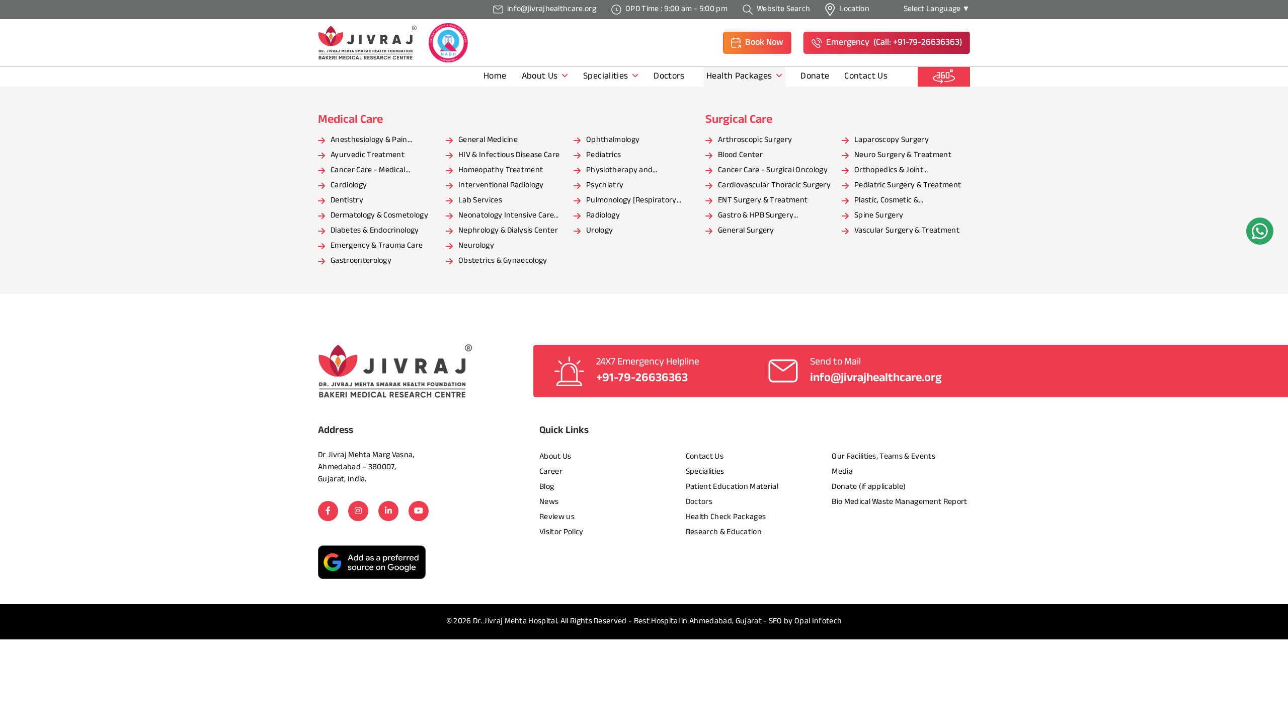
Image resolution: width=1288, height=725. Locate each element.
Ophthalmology (612, 140)
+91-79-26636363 (642, 378)
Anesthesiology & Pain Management (369, 141)
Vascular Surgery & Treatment (906, 231)
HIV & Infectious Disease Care (508, 155)
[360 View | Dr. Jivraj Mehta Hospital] (944, 77)
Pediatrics (603, 155)
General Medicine (488, 140)
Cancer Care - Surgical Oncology (773, 170)
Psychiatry (604, 185)
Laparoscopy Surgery (891, 140)
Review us (557, 517)
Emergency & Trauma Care (377, 246)
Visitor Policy (561, 532)
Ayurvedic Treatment (368, 155)
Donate (814, 76)
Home (495, 76)
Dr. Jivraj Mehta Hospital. (515, 621)
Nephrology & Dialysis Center (508, 231)
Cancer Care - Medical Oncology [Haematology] (373, 171)
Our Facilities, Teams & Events (883, 457)
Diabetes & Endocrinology (375, 231)
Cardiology (349, 185)
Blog (546, 487)
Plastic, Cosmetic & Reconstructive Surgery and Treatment (903, 201)
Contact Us (866, 76)
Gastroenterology (361, 261)
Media (842, 472)
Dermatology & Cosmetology (379, 215)
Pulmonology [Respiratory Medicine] (631, 201)
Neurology (476, 246)
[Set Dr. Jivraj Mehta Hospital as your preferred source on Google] (372, 562)
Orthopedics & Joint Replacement (888, 171)
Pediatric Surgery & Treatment (907, 185)
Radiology (603, 215)
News (548, 502)
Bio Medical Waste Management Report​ (899, 502)
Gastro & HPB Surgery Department (755, 216)
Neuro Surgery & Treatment (902, 155)
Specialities (606, 76)
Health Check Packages (726, 517)
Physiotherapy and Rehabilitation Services (625, 171)
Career (550, 472)
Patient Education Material (732, 487)
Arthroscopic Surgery (755, 140)
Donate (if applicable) (869, 487)
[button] (757, 43)
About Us (541, 76)
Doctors (670, 76)
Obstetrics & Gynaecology (502, 261)
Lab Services (480, 200)
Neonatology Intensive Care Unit (506, 216)
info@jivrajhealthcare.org (876, 378)
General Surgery (746, 231)
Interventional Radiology (501, 185)
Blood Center (740, 155)
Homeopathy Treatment (500, 170)
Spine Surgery (878, 215)
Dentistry (347, 200)
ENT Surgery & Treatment (763, 200)
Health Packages (740, 76)
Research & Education (724, 532)
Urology (599, 231)
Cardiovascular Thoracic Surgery (774, 185)
